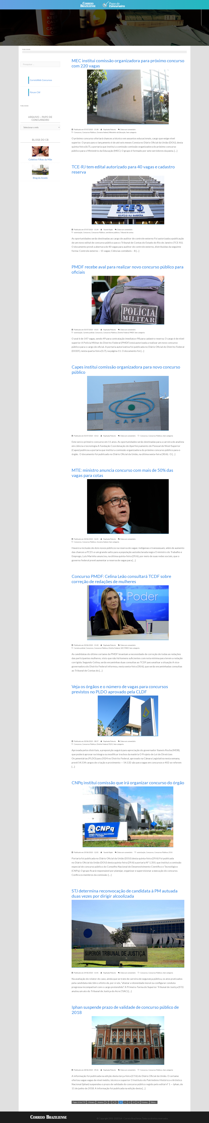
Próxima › (145, 1102)
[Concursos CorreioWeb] (40, 80)
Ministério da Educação (117, 132)
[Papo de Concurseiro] (114, 4)
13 (134, 1102)
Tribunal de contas (126, 232)
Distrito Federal (123, 333)
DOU (170, 852)
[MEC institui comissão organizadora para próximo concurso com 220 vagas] (128, 96)
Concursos (78, 132)
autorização (78, 232)
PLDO (111, 744)
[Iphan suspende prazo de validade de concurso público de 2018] (128, 1040)
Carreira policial (88, 333)
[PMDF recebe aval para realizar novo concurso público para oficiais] (128, 300)
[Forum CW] (40, 92)
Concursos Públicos (89, 132)
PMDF (132, 333)
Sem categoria (131, 132)
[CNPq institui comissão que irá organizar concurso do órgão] (128, 816)
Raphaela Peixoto (109, 129)
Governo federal (102, 132)
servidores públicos (113, 232)
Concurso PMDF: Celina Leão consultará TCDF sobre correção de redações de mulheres (121, 579)
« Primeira (91, 1102)
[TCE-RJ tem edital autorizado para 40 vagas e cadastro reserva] (128, 200)
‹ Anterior (100, 1102)
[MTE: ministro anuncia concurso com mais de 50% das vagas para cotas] (128, 506)
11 (125, 1102)
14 (138, 1102)
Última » (153, 1102)
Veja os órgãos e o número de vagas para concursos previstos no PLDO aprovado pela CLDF (120, 689)
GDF (122, 648)
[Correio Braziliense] (89, 4)
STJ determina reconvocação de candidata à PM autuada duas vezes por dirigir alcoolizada (125, 893)
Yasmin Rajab (108, 230)
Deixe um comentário (128, 129)
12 (129, 1102)
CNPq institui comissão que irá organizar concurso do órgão (128, 782)
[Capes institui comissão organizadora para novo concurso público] (128, 403)
